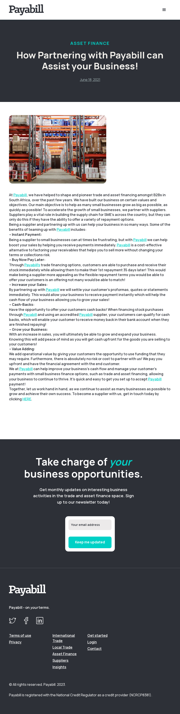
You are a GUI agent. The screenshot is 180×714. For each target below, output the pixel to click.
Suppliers (60, 660)
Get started (97, 635)
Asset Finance (64, 653)
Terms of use (20, 635)
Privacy (15, 642)
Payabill (20, 194)
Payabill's (32, 264)
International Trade (63, 638)
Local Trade (62, 647)
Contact (94, 648)
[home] (32, 9)
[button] (164, 10)
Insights (59, 667)
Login (92, 642)
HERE (26, 399)
